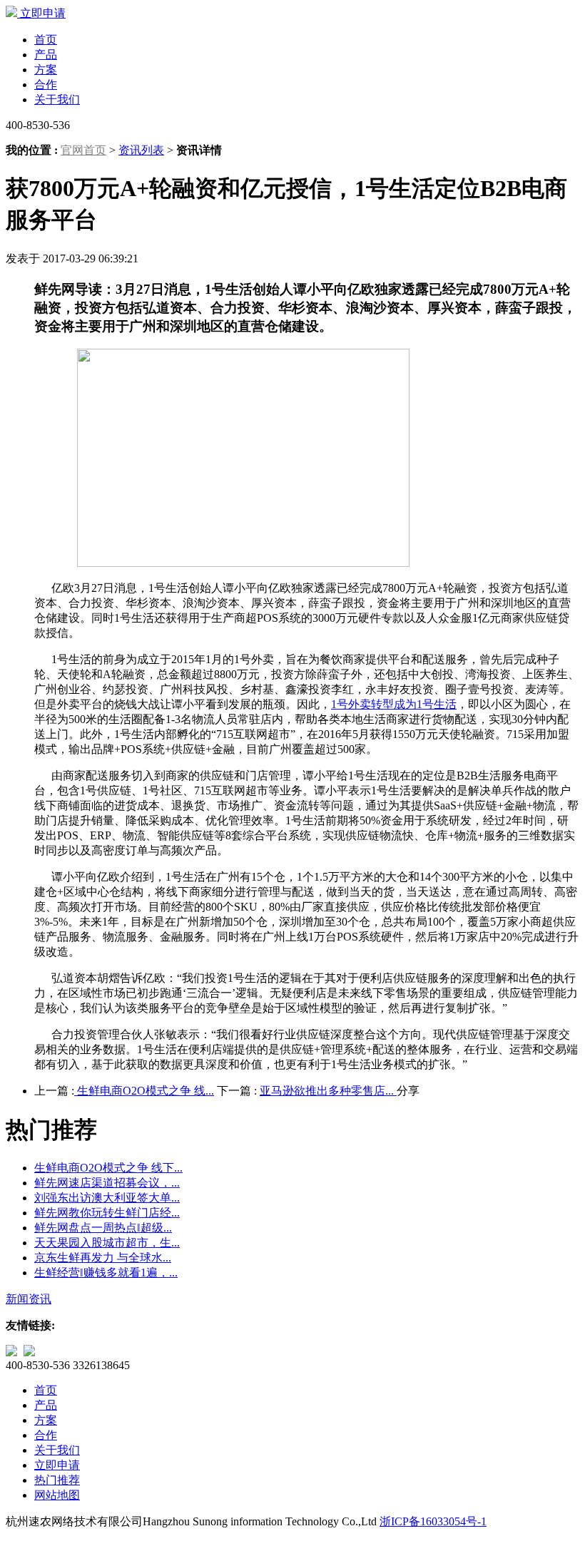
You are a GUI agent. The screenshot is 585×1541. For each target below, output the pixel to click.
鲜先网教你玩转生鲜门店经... (107, 1213)
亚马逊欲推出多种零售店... (328, 1091)
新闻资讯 (28, 1299)
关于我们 (57, 99)
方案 (45, 69)
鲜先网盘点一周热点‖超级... (103, 1228)
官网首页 (83, 150)
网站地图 (57, 1495)
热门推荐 (57, 1480)
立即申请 (43, 13)
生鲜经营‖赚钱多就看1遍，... (106, 1272)
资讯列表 (141, 150)
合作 (45, 84)
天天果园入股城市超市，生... (107, 1243)
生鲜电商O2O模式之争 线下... (108, 1168)
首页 (45, 40)
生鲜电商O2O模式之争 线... (144, 1091)
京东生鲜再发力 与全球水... (102, 1257)
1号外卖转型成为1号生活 (394, 704)
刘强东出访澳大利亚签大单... (107, 1198)
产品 (45, 54)
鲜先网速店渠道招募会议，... (107, 1183)
